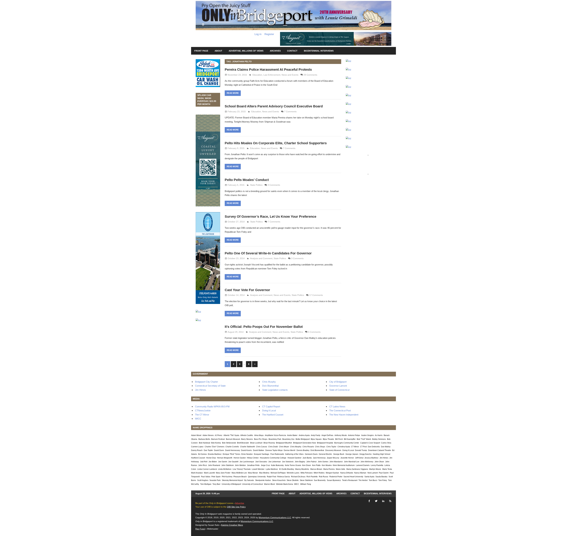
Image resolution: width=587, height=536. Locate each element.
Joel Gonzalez (261, 462)
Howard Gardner (294, 458)
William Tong (305, 484)
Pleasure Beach (240, 477)
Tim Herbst (362, 480)
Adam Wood (196, 435)
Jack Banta (307, 458)
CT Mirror (355, 447)
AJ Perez (218, 435)
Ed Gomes (202, 454)
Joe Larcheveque (247, 462)
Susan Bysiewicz (334, 480)
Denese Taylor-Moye (274, 450)
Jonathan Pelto (253, 465)
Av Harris (378, 435)
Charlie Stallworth (247, 447)
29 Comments (310, 75)
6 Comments (314, 332)
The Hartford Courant (272, 414)
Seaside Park (215, 480)
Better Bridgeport (303, 439)
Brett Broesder (243, 443)
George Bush (338, 454)
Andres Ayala (304, 435)
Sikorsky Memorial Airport (232, 480)
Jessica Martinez (371, 458)
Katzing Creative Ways (232, 525)
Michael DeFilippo (278, 473)
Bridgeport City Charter (206, 381)
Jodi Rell (203, 462)
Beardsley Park (275, 439)
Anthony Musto (340, 435)
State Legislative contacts (275, 390)
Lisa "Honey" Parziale (242, 469)
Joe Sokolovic (288, 462)
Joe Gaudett (233, 462)
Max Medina (264, 473)
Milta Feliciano (307, 473)
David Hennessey (232, 450)
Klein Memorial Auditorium (344, 465)
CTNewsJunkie (202, 410)
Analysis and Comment (261, 258)
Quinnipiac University (257, 477)
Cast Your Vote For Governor (247, 290)
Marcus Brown (316, 469)
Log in (258, 34)
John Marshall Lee (351, 462)
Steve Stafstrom (306, 480)
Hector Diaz (211, 458)
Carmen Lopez (197, 447)
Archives (275, 51)
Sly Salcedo (249, 480)
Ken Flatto (316, 465)
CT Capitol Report (271, 406)
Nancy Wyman (360, 473)
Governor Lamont (338, 385)
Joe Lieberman (274, 462)
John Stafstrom (227, 465)
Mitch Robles (319, 473)
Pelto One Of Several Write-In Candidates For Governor (268, 253)
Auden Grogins (367, 435)
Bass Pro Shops (260, 439)
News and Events (290, 75)
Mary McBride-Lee (239, 473)
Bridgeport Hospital (325, 443)
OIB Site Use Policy (236, 507)
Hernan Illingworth (224, 458)
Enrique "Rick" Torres (231, 454)
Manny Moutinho (302, 469)
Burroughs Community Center (346, 443)
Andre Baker (292, 435)
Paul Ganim (384, 473)
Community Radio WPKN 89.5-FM (212, 406)
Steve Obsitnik (293, 480)
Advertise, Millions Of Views (246, 51)
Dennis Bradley (303, 450)
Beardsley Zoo (288, 439)
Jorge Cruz (265, 465)
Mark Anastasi (197, 473)
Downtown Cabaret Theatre (379, 450)
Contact (292, 51)
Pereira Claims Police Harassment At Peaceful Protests (268, 69)
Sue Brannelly (320, 480)
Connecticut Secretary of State (210, 385)
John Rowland (214, 465)
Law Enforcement (271, 75)
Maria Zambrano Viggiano (357, 469)
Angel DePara (327, 435)
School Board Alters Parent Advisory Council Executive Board (274, 106)
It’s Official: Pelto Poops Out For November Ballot (264, 327)
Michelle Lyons (293, 473)
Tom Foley (382, 480)
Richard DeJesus (298, 477)
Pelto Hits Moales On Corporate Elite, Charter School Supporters (276, 143)
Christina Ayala (344, 447)
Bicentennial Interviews (319, 51)
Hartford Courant (198, 458)
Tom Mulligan (205, 484)
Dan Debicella (374, 447)
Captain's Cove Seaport (370, 443)
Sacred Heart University (353, 477)
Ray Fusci (200, 529)
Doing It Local (269, 410)
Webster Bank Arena (284, 484)
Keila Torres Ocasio (293, 465)
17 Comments (316, 295)
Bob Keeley (216, 443)
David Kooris (246, 450)
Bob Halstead (204, 443)
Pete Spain (216, 477)
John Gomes (323, 462)
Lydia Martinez (272, 469)
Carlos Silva (386, 443)
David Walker (258, 450)
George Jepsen (351, 454)
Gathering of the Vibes (294, 454)
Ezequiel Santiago (261, 454)
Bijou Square (316, 439)
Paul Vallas (205, 477)
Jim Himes (200, 390)
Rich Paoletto (312, 477)
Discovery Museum (333, 450)
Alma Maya (259, 435)
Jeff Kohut (359, 458)
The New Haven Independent (343, 414)
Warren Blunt (269, 484)
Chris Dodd (273, 447)
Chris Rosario (308, 447)
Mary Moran (253, 473)
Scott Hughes (202, 480)
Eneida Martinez (215, 454)
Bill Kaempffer (350, 439)
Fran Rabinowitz (277, 454)
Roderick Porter (335, 477)
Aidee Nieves (208, 435)
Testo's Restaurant (349, 480)
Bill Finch (339, 439)
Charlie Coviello (232, 447)
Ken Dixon (306, 465)
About (218, 51)
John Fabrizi (311, 462)
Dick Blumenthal (270, 385)
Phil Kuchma (227, 477)
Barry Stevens (247, 439)
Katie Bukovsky (277, 465)
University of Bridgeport (231, 484)
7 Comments (290, 111)
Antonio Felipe (354, 435)
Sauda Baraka (381, 477)
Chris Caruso (261, 447)
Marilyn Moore (375, 469)
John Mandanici (336, 462)
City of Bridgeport (338, 381)
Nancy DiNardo (346, 473)
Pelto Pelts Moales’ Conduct (247, 180)
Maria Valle (340, 469)
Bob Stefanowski (229, 443)
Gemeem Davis (311, 454)
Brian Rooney (269, 443)
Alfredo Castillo (246, 435)
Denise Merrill (289, 450)
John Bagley (300, 462)
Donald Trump (361, 450)
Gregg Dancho (365, 454)
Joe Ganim (222, 462)
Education (257, 75)
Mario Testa (387, 469)
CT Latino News (337, 406)
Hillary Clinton (253, 458)
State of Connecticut (339, 390)
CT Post (363, 447)
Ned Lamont (372, 473)
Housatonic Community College (273, 458)
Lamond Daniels (363, 465)
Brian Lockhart (256, 443)
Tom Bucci (373, 480)
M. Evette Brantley (286, 469)
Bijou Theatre (328, 439)
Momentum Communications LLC (275, 517)
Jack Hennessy (319, 458)
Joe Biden (213, 462)
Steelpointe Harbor (263, 480)
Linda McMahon (224, 469)
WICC (198, 418)
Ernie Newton (247, 454)
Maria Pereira (329, 469)
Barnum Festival (218, 439)
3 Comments (274, 185)
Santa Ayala (369, 477)
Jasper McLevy (333, 458)
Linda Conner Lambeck (207, 469)
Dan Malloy (385, 447)
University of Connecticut (252, 484)
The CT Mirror (202, 414)
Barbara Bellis (204, 439)
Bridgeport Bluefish (284, 443)
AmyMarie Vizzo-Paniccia (275, 435)
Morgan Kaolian (332, 473)
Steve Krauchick (279, 480)
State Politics (256, 185)
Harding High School (381, 454)
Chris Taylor (331, 447)
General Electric (325, 454)
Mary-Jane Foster (223, 473)
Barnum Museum (233, 439)
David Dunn (219, 450)
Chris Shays (320, 447)
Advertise (239, 503)
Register (269, 34)
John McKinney (366, 462)
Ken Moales (327, 465)
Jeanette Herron (347, 458)
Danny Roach (197, 450)
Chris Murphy (269, 381)
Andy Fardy (315, 435)
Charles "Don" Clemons (214, 447)
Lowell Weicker (258, 469)
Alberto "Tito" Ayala (231, 435)
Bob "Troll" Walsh (364, 439)
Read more (233, 93)
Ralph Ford (271, 477)
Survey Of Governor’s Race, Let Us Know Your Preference (270, 216)
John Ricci (202, 465)
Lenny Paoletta (377, 465)
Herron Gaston (240, 458)
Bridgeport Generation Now (304, 443)
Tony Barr (216, 484)
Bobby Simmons (379, 439)
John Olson (379, 462)
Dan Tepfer (208, 450)
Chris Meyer (284, 447)
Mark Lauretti (209, 473)
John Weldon (240, 465)
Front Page (201, 51)
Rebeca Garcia (283, 477)
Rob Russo (323, 477)
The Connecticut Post (340, 410)
